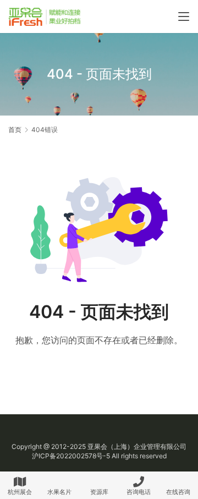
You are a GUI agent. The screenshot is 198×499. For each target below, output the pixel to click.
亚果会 (97, 446)
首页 (14, 129)
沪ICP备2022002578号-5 (71, 456)
